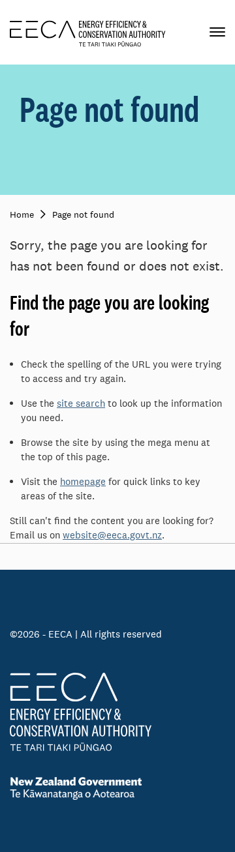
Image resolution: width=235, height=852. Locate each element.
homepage (83, 481)
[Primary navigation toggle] (217, 32)
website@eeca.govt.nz (112, 535)
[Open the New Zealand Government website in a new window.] (117, 788)
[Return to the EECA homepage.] (88, 32)
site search (81, 403)
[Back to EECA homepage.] (117, 712)
